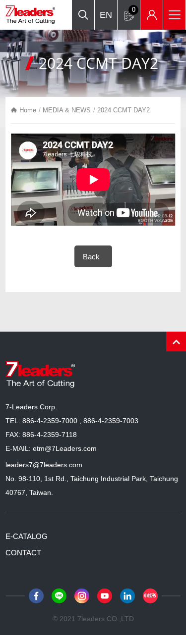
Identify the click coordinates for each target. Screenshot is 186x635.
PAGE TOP (176, 341)
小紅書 (150, 595)
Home (27, 110)
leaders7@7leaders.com (43, 465)
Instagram (81, 595)
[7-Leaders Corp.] (30, 15)
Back (91, 256)
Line (59, 595)
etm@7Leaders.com (65, 448)
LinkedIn (127, 595)
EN (106, 15)
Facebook (36, 595)
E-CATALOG (26, 536)
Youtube (104, 595)
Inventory (151, 15)
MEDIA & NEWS (67, 110)
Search (83, 15)
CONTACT (23, 552)
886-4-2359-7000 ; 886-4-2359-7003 (80, 421)
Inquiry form (133, 9)
